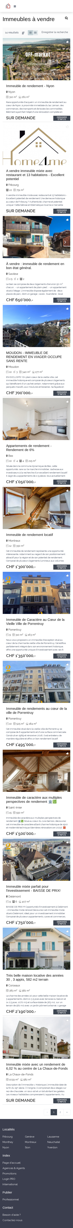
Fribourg (8, 1136)
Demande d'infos (62, 118)
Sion (27, 1147)
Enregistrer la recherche (55, 32)
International (10, 1184)
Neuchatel (53, 1142)
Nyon (6, 1147)
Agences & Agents (14, 1168)
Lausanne (53, 1136)
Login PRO (9, 1178)
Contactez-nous (12, 1220)
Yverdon (52, 1147)
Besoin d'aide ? (12, 1214)
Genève (29, 1136)
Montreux (30, 1142)
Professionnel (11, 1199)
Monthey (8, 1142)
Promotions (9, 1173)
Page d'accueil (12, 1162)
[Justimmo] (8, 5)
